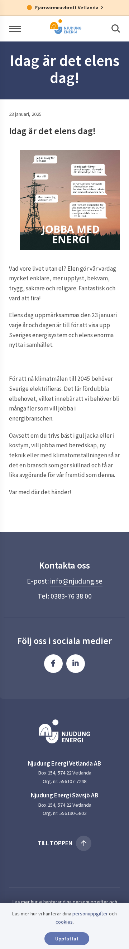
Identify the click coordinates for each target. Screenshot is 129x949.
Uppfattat (66, 938)
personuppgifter (90, 902)
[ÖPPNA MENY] (15, 28)
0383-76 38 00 (71, 596)
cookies (64, 922)
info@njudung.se (76, 581)
